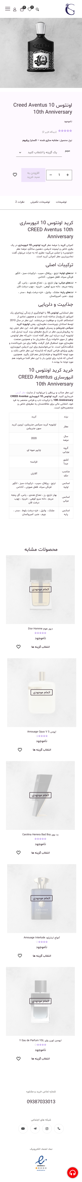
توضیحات (61, 202)
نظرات (19, 202)
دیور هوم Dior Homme (40, 629)
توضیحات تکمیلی (40, 202)
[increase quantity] (67, 175)
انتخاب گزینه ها (40, 647)
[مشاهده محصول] (10, 559)
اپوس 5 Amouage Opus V (41, 732)
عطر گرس (21, 392)
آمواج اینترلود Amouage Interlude (42, 938)
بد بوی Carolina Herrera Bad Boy (40, 834)
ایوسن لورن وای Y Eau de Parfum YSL (40, 1040)
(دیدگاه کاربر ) (49, 132)
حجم (67, 151)
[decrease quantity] (50, 175)
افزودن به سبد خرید (33, 175)
